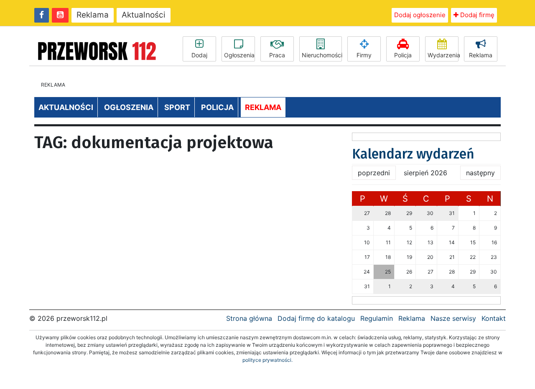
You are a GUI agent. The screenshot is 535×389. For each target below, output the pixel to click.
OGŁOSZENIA (128, 107)
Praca (277, 55)
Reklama (92, 15)
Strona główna (249, 318)
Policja (403, 55)
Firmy (364, 55)
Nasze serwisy (453, 318)
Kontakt (494, 318)
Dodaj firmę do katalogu (316, 318)
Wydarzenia (443, 55)
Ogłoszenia (239, 55)
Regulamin (376, 318)
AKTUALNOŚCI (65, 107)
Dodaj (199, 55)
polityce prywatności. (267, 360)
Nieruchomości (322, 55)
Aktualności (144, 15)
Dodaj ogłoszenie (420, 15)
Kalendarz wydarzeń (413, 154)
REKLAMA (263, 107)
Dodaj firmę (476, 15)
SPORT (177, 107)
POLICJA (217, 107)
